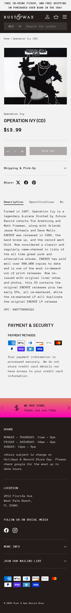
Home (6, 39)
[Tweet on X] (18, 182)
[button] (56, 16)
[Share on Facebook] (26, 182)
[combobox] (35, 26)
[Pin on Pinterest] (34, 182)
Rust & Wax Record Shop (29, 603)
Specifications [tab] (41, 201)
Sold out (48, 150)
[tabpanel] (35, 260)
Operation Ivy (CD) (25, 39)
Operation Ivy (14, 113)
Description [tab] (13, 201)
